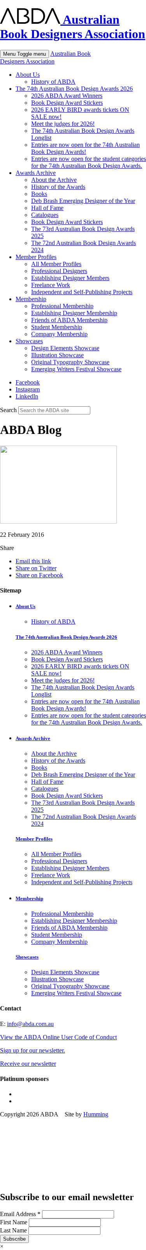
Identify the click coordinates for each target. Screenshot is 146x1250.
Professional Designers (59, 271)
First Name (14, 1222)
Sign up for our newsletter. (32, 1050)
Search (8, 410)
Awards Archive (36, 172)
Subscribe (14, 1239)
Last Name (14, 1230)
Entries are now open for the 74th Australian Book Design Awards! (85, 148)
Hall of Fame (47, 208)
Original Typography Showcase (70, 362)
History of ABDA (53, 81)
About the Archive (54, 179)
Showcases (29, 341)
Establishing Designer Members (70, 278)
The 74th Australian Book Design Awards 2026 (74, 88)
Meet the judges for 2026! (63, 123)
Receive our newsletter (28, 1063)
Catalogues (44, 215)
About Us (28, 74)
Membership (31, 299)
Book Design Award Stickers (67, 102)
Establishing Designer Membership (74, 313)
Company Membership (59, 334)
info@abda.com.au (30, 1024)
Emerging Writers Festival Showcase (76, 369)
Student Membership (56, 327)
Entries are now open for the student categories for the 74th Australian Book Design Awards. (88, 162)
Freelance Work (50, 285)
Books (39, 193)
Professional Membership (62, 306)
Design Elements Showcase (65, 348)
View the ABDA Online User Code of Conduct (58, 1037)
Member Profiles (36, 257)
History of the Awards (58, 186)
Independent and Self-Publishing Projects (81, 292)
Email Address (20, 1214)
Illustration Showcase (57, 355)
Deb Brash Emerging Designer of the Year (83, 200)
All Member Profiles (56, 264)
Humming (95, 1114)
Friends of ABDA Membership (69, 320)
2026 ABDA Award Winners (66, 95)
